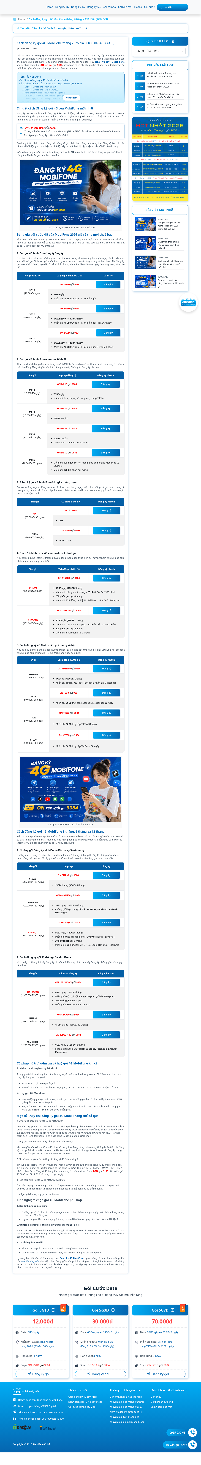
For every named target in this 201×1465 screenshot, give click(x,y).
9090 (61, 1418)
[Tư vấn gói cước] (192, 1444)
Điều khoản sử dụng (162, 1401)
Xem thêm (71, 97)
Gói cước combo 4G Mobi (82, 1406)
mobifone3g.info (30, 1261)
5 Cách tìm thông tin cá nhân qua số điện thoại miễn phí (168, 244)
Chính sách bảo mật (161, 1406)
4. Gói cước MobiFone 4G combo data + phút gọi (43, 95)
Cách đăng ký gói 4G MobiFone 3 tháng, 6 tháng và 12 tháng (48, 102)
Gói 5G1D (40, 1310)
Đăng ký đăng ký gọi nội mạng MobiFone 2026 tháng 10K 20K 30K (169, 225)
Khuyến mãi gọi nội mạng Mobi (127, 1421)
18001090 (46, 1418)
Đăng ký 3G (78, 7)
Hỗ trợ (138, 7)
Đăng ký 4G (62, 7)
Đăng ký (108, 284)
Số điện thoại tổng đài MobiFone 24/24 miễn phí (47, 28)
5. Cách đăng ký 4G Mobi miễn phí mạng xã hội (42, 98)
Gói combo (109, 7)
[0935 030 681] (192, 1432)
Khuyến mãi (125, 7)
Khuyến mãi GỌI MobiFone (124, 1416)
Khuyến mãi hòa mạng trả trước (127, 1401)
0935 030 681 (55, 1412)
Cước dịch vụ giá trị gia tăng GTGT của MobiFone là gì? (171, 283)
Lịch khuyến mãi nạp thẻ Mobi (126, 1396)
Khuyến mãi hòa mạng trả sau (126, 1406)
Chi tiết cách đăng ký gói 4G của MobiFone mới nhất (43, 80)
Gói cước (149, 7)
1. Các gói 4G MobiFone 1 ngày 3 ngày (39, 86)
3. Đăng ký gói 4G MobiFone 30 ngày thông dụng (43, 92)
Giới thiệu (156, 1396)
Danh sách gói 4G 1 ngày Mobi (85, 1401)
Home (49, 7)
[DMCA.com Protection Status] (22, 1426)
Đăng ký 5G (94, 7)
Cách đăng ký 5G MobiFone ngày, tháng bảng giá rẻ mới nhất (170, 264)
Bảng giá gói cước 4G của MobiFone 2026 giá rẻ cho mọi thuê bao (50, 83)
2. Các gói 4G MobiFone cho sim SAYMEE (40, 89)
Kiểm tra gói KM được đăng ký (126, 1411)
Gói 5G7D (160, 1310)
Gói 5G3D (100, 1310)
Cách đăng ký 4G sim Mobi (82, 1396)
